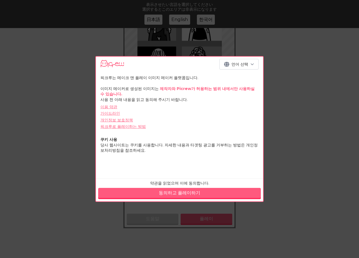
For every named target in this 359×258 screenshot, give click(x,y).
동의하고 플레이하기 (179, 192)
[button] (239, 64)
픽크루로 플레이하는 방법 (123, 126)
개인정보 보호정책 (116, 120)
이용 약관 (108, 106)
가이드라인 (110, 113)
